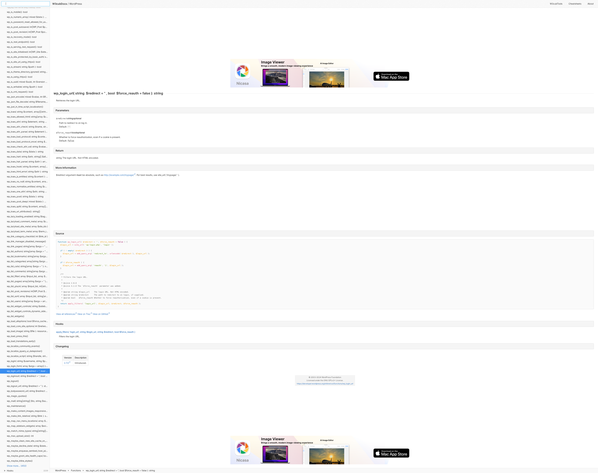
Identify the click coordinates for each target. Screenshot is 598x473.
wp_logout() (13, 381)
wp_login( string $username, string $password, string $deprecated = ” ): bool (28, 361)
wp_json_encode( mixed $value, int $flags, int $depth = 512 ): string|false (28, 96)
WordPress (60, 470)
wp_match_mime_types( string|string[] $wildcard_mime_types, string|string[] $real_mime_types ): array (28, 431)
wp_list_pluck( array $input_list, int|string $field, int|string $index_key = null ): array (28, 286)
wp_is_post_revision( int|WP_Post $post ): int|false (28, 32)
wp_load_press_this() (17, 336)
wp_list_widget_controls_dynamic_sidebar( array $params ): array (28, 311)
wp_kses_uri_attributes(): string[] (23, 211)
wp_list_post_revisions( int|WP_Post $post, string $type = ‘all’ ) (28, 291)
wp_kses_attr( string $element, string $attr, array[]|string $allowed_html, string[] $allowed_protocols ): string (28, 121)
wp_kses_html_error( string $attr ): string (27, 171)
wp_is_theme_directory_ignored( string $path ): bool (28, 71)
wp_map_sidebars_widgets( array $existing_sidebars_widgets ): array (28, 426)
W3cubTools (556, 3)
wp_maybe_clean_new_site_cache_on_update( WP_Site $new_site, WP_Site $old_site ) (28, 440)
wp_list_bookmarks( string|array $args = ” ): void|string (28, 256)
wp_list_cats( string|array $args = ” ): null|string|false (28, 266)
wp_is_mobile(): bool (17, 12)
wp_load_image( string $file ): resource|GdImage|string (28, 331)
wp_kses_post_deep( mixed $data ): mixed (28, 201)
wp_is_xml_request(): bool (20, 91)
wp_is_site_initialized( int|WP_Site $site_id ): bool (28, 51)
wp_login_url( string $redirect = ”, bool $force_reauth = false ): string (28, 371)
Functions (76, 470)
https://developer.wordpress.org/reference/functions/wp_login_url (325, 383)
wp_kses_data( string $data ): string (25, 151)
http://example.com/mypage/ (119, 175)
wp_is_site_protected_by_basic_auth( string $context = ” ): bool (28, 56)
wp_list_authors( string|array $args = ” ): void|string (28, 251)
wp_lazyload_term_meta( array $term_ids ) (28, 231)
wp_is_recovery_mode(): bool (21, 37)
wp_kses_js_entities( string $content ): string (28, 176)
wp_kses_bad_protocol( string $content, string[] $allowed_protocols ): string (28, 136)
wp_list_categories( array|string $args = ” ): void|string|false (28, 261)
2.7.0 (66, 363)
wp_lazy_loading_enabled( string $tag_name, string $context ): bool (28, 216)
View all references (65, 314)
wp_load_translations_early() (21, 341)
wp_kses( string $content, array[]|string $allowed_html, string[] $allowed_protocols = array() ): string (28, 111)
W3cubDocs (59, 3)
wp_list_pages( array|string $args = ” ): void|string (28, 281)
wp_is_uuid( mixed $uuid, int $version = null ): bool (28, 81)
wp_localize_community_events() (23, 346)
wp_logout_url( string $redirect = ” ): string (28, 386)
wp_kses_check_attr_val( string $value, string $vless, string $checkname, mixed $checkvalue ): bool (28, 146)
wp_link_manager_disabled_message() (26, 241)
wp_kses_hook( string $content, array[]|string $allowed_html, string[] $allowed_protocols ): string (28, 166)
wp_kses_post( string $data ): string (25, 196)
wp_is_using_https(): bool (19, 76)
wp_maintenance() (16, 406)
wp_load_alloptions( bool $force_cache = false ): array (28, 321)
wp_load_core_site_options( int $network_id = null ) (28, 326)
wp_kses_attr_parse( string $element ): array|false (28, 131)
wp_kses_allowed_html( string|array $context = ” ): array (28, 116)
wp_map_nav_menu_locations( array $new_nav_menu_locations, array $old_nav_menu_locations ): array (28, 421)
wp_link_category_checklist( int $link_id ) (27, 236)
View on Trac (83, 314)
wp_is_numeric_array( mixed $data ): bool (28, 17)
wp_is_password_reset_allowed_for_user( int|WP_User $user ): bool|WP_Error (28, 22)
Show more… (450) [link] (16, 465)
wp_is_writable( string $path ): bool (24, 86)
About (591, 3)
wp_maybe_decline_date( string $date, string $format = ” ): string (28, 445)
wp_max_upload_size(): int (20, 436)
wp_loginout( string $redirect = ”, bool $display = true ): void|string (28, 376)
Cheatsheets (575, 3)
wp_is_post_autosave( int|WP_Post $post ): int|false (28, 27)
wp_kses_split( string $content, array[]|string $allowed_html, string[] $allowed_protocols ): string (28, 206)
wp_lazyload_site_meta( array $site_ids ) (27, 226)
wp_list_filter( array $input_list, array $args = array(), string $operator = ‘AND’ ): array (28, 276)
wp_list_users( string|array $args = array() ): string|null (28, 301)
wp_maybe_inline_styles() (20, 460)
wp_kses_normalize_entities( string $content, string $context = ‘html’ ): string (28, 186)
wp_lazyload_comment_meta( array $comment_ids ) (28, 221)
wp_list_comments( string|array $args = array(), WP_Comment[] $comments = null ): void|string (28, 271)
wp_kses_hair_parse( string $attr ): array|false (28, 161)
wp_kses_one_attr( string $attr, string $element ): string (28, 191)
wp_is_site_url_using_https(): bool (23, 61)
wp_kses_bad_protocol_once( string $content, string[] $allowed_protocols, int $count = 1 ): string (28, 141)
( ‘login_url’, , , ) (95, 332)
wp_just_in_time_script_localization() (25, 106)
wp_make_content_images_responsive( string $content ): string (28, 411)
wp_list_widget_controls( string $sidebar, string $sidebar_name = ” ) (28, 306)
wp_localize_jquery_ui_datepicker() (24, 351)
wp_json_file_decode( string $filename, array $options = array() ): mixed (28, 101)
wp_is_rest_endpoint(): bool (21, 42)
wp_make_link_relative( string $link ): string (28, 416)
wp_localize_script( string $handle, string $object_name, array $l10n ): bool (28, 356)
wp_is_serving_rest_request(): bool (24, 47)
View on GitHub (100, 314)
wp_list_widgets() (15, 316)
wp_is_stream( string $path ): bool (24, 66)
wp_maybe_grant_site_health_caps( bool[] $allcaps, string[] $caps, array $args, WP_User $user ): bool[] (28, 455)
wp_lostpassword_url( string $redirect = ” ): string (28, 391)
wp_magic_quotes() (17, 396)
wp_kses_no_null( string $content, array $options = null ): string (28, 181)
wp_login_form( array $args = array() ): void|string (28, 366)
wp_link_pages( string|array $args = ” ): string (28, 246)
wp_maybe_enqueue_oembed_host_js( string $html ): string (28, 450)
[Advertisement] (147, 34)
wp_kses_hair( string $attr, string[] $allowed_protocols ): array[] (28, 156)
